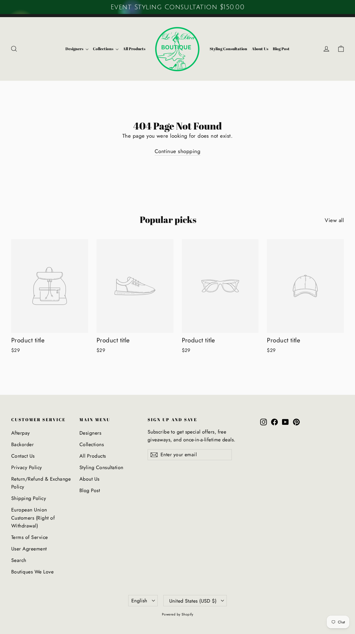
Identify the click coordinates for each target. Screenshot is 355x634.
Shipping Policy (28, 498)
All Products (134, 48)
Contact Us (23, 456)
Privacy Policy (26, 467)
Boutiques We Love (32, 571)
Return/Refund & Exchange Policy (41, 482)
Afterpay (20, 433)
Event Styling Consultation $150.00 (177, 7)
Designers (74, 48)
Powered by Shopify (177, 614)
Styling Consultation (228, 48)
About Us (260, 48)
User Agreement (29, 548)
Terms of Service (29, 537)
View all (334, 220)
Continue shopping (177, 151)
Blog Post (281, 48)
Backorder (22, 444)
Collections (103, 48)
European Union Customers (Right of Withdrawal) (33, 517)
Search (18, 560)
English (139, 600)
